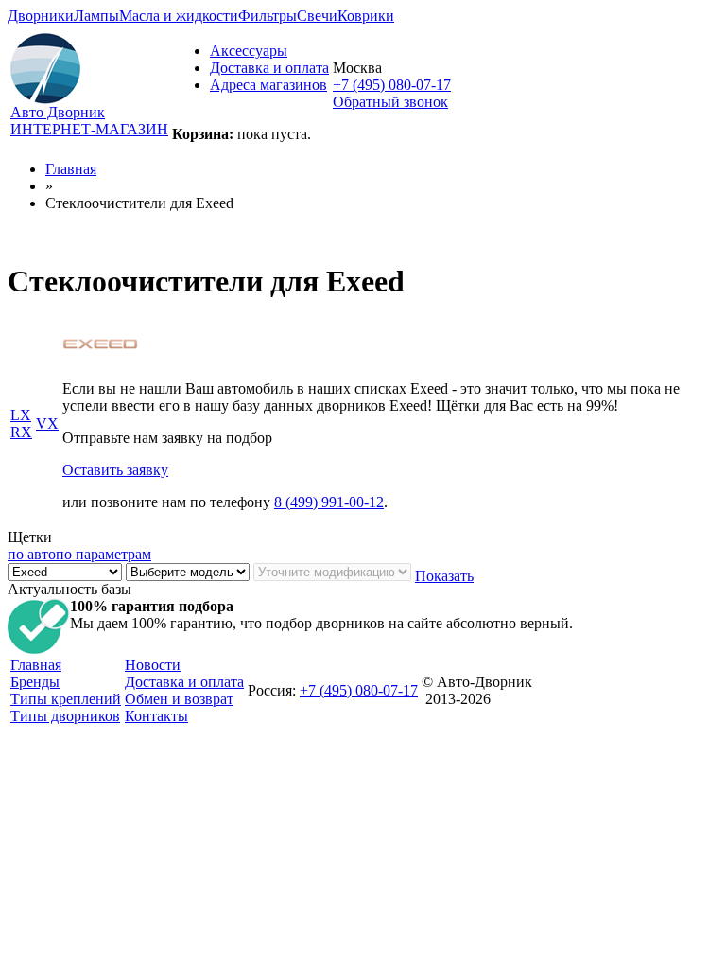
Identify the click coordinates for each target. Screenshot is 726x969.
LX (20, 415)
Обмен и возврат (179, 699)
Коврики (365, 16)
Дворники (41, 16)
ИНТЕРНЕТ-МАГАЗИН (89, 129)
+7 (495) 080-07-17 (392, 85)
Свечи (317, 16)
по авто (32, 554)
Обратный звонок (390, 102)
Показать (444, 576)
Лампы (96, 16)
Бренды (35, 682)
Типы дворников (65, 716)
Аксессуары (248, 51)
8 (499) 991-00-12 (329, 502)
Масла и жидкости (178, 16)
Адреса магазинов (268, 85)
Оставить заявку (115, 470)
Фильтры (267, 16)
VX (47, 423)
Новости (153, 665)
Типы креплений (65, 699)
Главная (70, 169)
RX (21, 432)
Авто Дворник (57, 112)
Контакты (156, 716)
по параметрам (103, 554)
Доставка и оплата (269, 68)
